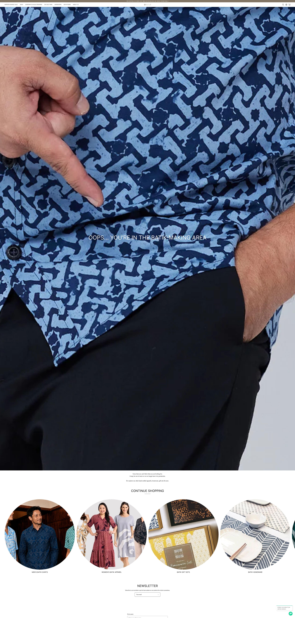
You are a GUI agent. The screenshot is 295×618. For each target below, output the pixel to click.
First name (130, 614)
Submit (160, 322)
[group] (147, 1)
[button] (58, 4)
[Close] (170, 283)
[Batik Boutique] (147, 5)
